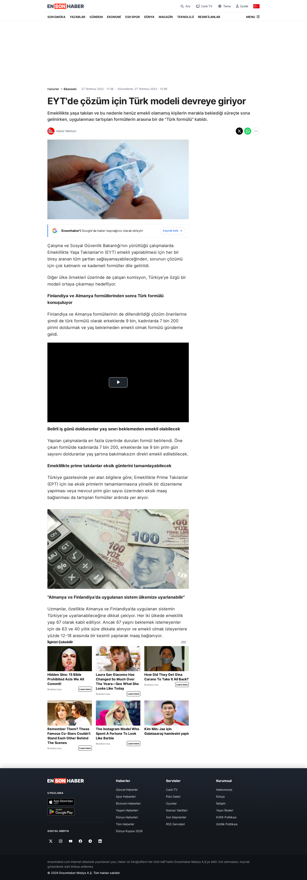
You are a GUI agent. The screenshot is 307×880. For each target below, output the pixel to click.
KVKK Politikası (226, 817)
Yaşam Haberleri (127, 810)
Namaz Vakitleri (176, 810)
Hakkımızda (224, 789)
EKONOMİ (114, 17)
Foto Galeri (173, 796)
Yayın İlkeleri (224, 810)
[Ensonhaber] (65, 6)
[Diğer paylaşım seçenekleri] (256, 131)
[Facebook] (80, 841)
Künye (220, 796)
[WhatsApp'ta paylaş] (247, 131)
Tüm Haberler (125, 824)
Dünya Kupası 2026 (129, 831)
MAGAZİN (166, 17)
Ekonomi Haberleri (128, 803)
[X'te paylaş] (239, 131)
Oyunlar (171, 803)
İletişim (221, 803)
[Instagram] (60, 841)
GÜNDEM (96, 17)
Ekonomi (70, 89)
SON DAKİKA (56, 17)
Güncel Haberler (127, 789)
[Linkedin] (100, 841)
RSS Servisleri (175, 824)
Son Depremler (176, 817)
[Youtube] (70, 841)
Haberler (53, 89)
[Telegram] (90, 841)
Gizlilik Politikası (226, 824)
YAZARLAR (77, 17)
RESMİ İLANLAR (209, 17)
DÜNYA (149, 17)
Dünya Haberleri (127, 817)
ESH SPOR (132, 17)
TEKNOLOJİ (185, 17)
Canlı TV (171, 789)
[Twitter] (50, 841)
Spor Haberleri (126, 796)
